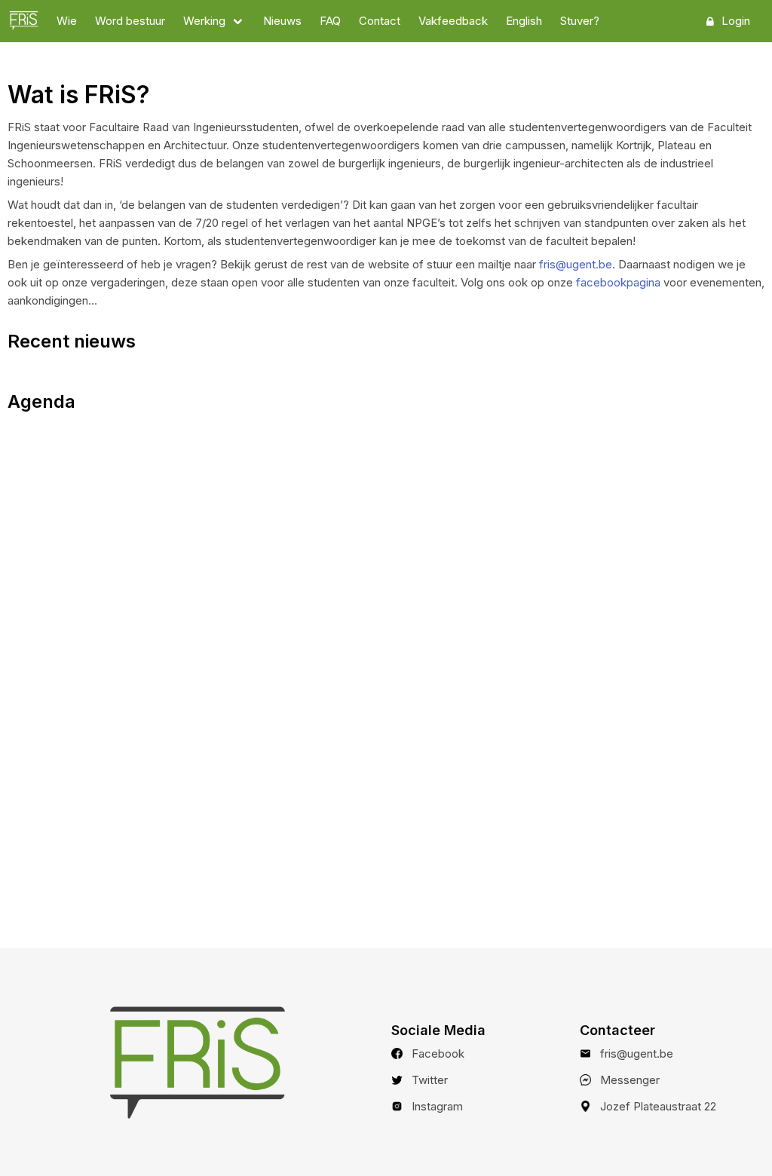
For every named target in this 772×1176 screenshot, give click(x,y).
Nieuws (282, 21)
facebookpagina (618, 282)
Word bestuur (130, 21)
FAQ (330, 21)
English (524, 21)
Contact (379, 21)
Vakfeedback (453, 21)
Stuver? (579, 21)
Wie (67, 21)
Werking (204, 21)
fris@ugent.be (575, 264)
